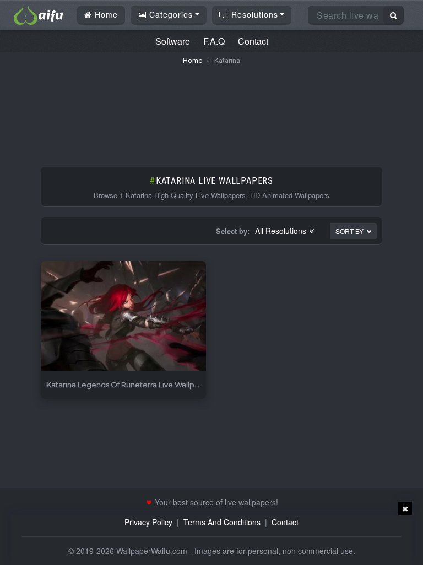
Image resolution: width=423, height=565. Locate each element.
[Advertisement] (211, 110)
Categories (170, 14)
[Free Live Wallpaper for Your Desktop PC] (38, 13)
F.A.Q (214, 41)
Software (172, 41)
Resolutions (253, 14)
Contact (253, 41)
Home (105, 14)
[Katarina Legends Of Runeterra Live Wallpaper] (123, 316)
